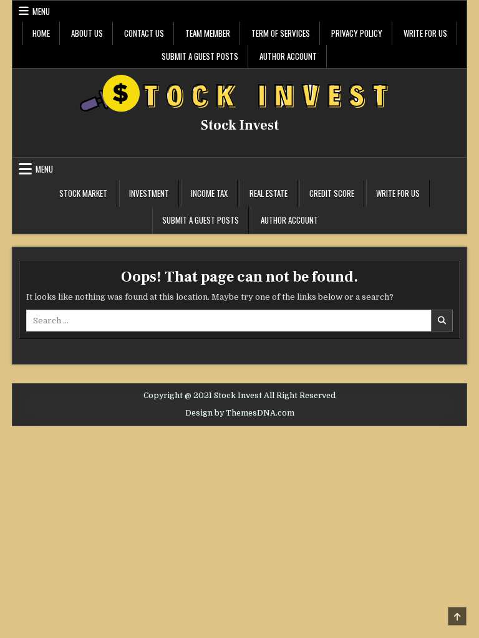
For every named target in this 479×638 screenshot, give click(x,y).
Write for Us (425, 33)
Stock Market (83, 193)
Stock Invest (240, 125)
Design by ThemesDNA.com (239, 413)
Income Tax (209, 193)
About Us (87, 33)
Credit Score (331, 193)
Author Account (288, 56)
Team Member (207, 33)
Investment (149, 193)
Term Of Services (280, 33)
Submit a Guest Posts (200, 56)
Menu (41, 11)
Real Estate (268, 193)
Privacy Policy (356, 33)
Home (41, 33)
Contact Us (144, 33)
